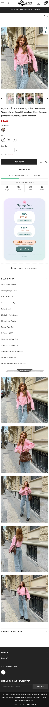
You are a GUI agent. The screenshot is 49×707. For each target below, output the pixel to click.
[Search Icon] (9, 3)
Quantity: (4, 146)
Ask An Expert (32, 268)
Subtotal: (4, 155)
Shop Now (24, 249)
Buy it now (24, 169)
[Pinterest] (3, 672)
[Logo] (25, 3)
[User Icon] (38, 3)
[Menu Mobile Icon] (2, 3)
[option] (24, 10)
